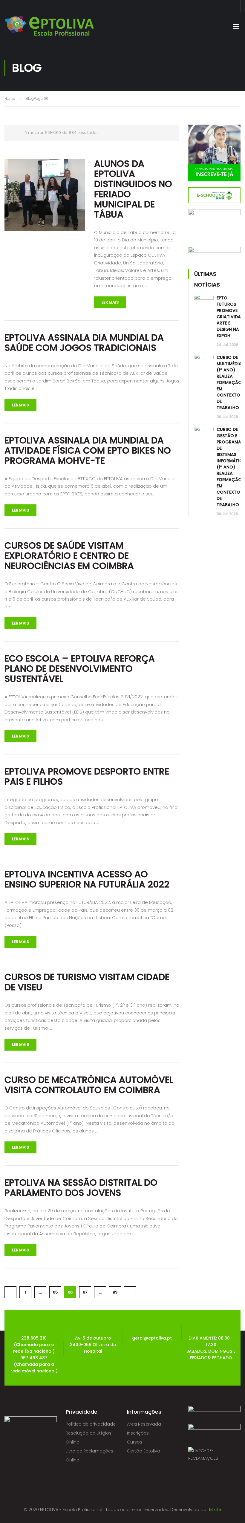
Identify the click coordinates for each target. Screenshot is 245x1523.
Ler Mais (110, 302)
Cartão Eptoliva (143, 1451)
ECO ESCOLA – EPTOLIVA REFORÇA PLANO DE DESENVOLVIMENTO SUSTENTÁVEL (79, 668)
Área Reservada (144, 1424)
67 (85, 1292)
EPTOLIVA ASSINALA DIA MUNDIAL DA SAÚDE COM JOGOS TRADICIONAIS (84, 343)
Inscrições (138, 1433)
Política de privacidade (91, 1424)
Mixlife (215, 1510)
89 (115, 1292)
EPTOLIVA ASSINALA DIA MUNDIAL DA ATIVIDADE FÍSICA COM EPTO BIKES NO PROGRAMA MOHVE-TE (87, 450)
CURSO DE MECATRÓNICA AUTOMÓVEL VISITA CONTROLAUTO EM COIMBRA (88, 1085)
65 (55, 1292)
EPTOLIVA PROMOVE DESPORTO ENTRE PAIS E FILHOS (86, 776)
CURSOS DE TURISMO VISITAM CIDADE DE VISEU (86, 982)
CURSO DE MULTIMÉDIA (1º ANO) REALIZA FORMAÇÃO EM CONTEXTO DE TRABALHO (229, 382)
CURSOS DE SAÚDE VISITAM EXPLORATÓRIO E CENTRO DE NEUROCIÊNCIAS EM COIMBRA (69, 556)
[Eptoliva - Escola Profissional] (49, 27)
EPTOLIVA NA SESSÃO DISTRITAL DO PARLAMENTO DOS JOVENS (80, 1188)
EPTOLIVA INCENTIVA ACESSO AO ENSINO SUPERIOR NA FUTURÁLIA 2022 (86, 879)
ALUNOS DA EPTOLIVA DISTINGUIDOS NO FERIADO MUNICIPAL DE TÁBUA (133, 189)
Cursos (134, 1442)
